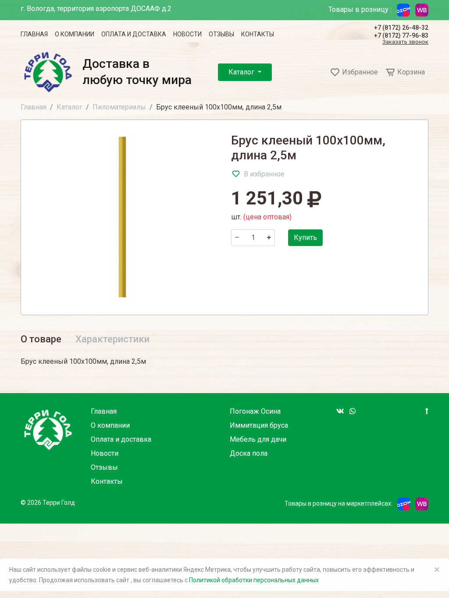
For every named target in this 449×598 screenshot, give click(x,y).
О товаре (41, 339)
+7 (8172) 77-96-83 (401, 35)
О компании (74, 34)
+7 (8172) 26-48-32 (401, 27)
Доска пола (248, 453)
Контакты (257, 34)
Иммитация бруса (259, 425)
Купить (305, 237)
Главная (34, 34)
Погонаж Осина (255, 411)
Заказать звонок (405, 42)
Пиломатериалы (119, 107)
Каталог (242, 72)
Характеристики (112, 339)
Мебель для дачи (258, 439)
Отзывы (221, 34)
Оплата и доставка (133, 34)
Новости (187, 34)
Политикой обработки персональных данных (254, 580)
